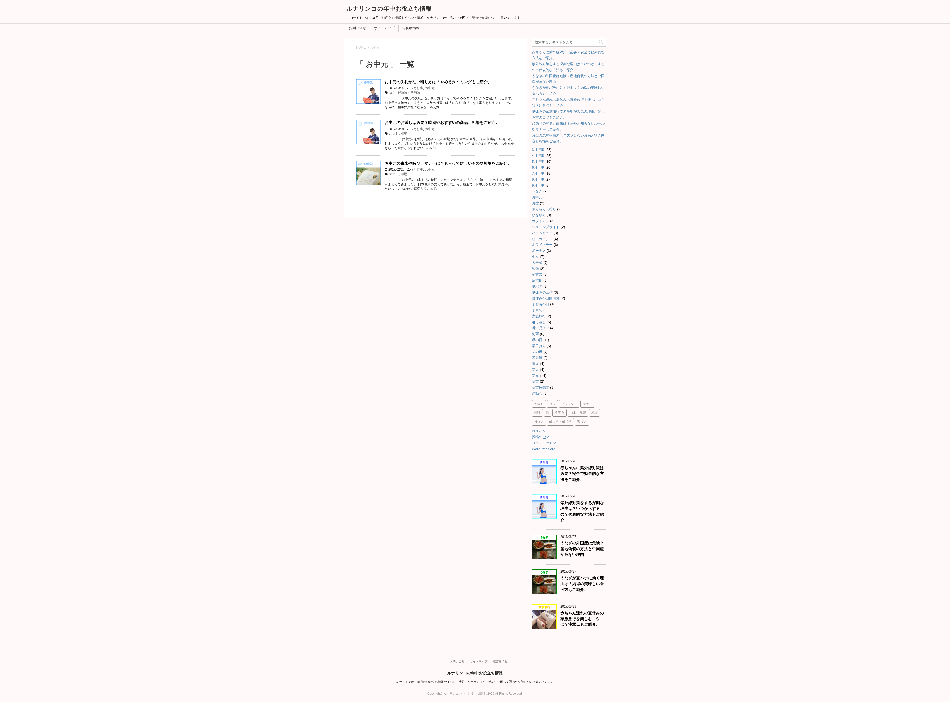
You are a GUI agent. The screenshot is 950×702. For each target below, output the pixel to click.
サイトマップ (384, 28)
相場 (404, 133)
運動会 (537, 393)
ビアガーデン (542, 239)
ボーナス (539, 251)
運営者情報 (411, 28)
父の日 (537, 352)
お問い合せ (357, 28)
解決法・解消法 (409, 92)
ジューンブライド (546, 227)
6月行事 (538, 167)
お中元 (430, 88)
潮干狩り (539, 346)
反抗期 (537, 280)
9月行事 (538, 185)
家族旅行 (539, 316)
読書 (535, 381)
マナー (394, 174)
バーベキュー (542, 233)
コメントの (544, 443)
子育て (537, 310)
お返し (394, 133)
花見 (535, 376)
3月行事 (538, 150)
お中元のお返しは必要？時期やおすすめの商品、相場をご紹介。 (442, 122)
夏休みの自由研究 (546, 298)
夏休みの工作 (542, 292)
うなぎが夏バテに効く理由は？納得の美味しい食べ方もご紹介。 (582, 584)
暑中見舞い (540, 328)
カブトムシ (540, 221)
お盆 (535, 203)
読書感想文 (540, 387)
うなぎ (537, 191)
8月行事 (538, 179)
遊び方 (582, 422)
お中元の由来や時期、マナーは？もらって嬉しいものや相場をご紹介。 (448, 163)
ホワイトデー (542, 245)
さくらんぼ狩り (544, 209)
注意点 (559, 413)
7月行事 (417, 88)
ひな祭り (539, 215)
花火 (535, 370)
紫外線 (537, 358)
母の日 (537, 340)
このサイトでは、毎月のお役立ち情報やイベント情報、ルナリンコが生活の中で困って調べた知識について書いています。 (475, 682)
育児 (535, 364)
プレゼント (569, 404)
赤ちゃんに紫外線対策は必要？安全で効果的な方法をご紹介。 (582, 474)
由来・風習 (578, 413)
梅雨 (535, 334)
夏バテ (537, 286)
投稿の (541, 437)
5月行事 (538, 161)
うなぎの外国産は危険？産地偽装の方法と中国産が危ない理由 (582, 549)
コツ (392, 92)
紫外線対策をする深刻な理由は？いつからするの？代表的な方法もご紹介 (582, 511)
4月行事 (538, 156)
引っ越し (539, 322)
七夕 (535, 257)
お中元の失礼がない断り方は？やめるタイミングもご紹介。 (438, 82)
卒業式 (537, 274)
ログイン (539, 431)
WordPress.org (543, 449)
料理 (537, 413)
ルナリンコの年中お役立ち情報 (388, 8)
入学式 (537, 263)
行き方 (539, 422)
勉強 (535, 268)
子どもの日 (540, 304)
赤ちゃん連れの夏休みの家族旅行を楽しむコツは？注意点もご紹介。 (582, 619)
